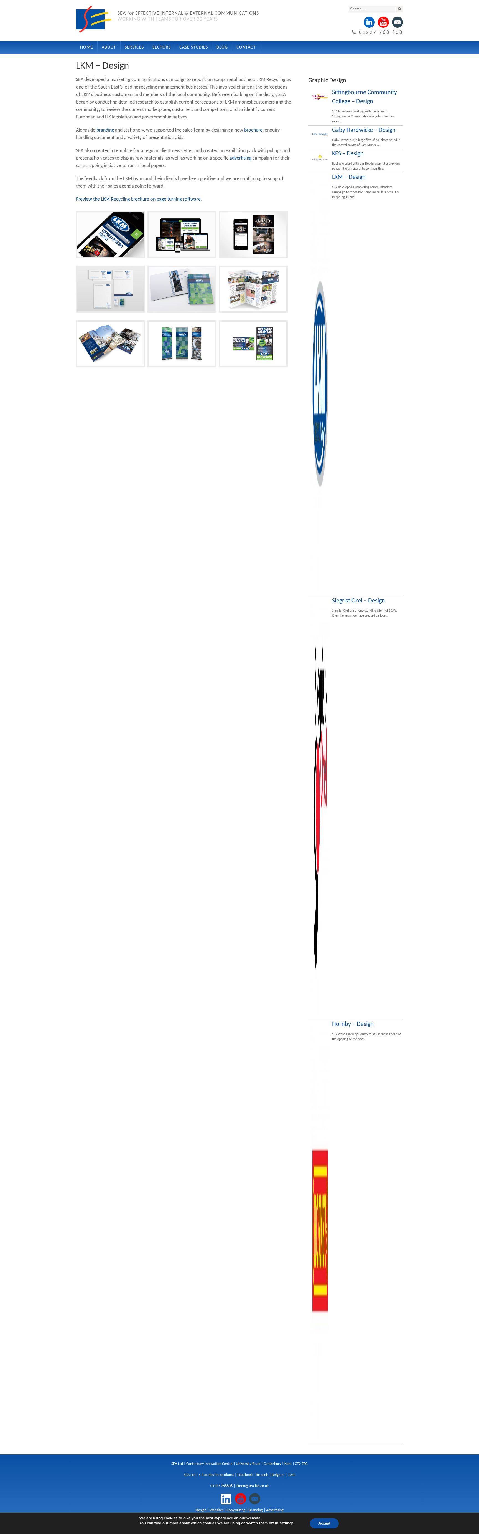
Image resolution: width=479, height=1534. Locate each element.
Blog (222, 47)
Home (86, 47)
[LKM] (110, 258)
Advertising (275, 1510)
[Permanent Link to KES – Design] (320, 158)
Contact (246, 47)
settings (286, 1523)
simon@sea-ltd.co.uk (252, 1486)
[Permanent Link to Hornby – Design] (320, 1231)
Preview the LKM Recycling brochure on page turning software (138, 199)
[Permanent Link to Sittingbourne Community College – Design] (320, 97)
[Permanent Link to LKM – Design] (320, 384)
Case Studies (193, 47)
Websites (216, 1510)
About (109, 47)
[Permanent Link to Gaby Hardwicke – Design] (320, 134)
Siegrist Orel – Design (358, 601)
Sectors (161, 47)
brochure (253, 130)
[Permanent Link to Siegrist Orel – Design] (320, 807)
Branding (256, 1510)
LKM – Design (349, 177)
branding (105, 130)
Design (201, 1510)
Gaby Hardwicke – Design (364, 130)
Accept (324, 1523)
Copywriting (236, 1510)
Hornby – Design (353, 1024)
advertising (240, 158)
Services (134, 47)
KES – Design (348, 154)
